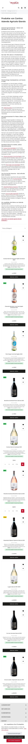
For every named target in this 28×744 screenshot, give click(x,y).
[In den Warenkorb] (22, 464)
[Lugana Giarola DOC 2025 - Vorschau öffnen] (23, 568)
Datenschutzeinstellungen (14, 733)
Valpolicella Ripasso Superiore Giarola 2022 (14, 540)
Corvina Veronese (17, 178)
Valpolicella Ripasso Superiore (10, 186)
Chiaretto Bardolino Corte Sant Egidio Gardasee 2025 (14, 307)
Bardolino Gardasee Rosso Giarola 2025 (14, 400)
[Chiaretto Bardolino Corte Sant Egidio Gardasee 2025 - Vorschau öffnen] (23, 288)
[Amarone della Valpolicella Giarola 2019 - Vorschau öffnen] (23, 661)
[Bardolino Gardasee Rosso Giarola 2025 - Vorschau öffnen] (23, 382)
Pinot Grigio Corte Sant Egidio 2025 (14, 354)
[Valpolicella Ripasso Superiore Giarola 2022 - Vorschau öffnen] (23, 522)
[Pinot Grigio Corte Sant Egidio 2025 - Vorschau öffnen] (23, 335)
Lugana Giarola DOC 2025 (14, 586)
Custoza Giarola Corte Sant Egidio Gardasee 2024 (14, 259)
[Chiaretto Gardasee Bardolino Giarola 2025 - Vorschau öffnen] (23, 475)
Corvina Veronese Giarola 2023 (14, 633)
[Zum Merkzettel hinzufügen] (23, 236)
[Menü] (2, 7)
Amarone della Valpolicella (12, 193)
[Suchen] (18, 7)
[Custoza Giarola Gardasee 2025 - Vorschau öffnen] (23, 428)
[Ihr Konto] (21, 7)
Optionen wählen (14, 277)
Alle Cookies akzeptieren (14, 740)
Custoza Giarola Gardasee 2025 (14, 447)
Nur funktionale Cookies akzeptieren (14, 737)
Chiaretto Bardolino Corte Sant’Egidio (12, 156)
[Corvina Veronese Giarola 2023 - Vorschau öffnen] (23, 615)
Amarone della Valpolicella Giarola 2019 (14, 679)
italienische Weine (8, 107)
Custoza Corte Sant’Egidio (9, 148)
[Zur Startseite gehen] (14, 2)
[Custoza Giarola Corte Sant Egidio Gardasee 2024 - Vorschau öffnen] (23, 240)
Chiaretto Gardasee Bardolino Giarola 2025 (14, 493)
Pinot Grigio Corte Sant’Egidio (13, 164)
